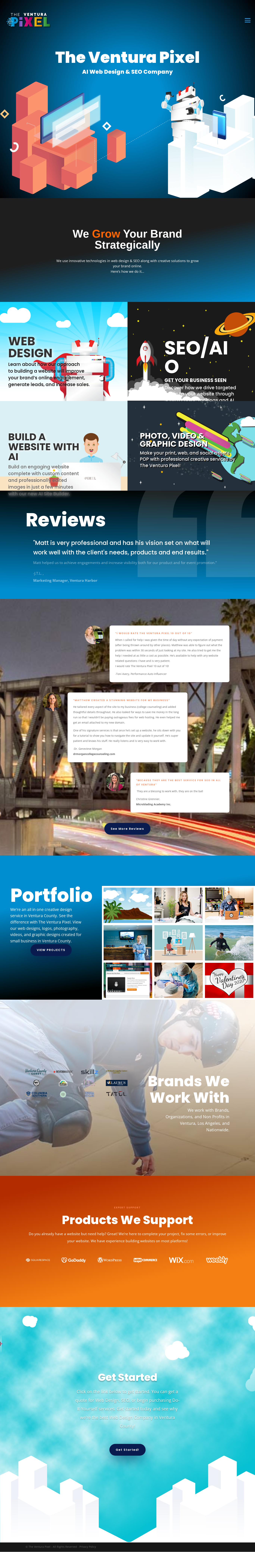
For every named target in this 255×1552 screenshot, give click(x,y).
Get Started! (127, 1450)
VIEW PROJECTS (51, 950)
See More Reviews (127, 829)
